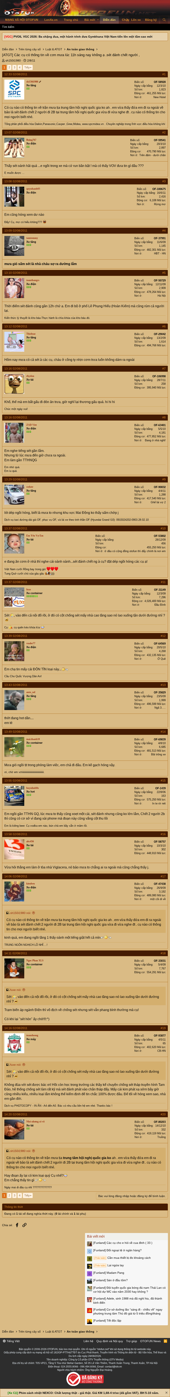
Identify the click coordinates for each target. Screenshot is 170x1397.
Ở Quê (162, 658)
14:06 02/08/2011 (15, 876)
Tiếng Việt (13, 1341)
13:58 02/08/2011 (15, 834)
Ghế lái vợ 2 (158, 502)
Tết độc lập (107, 1320)
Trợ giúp (131, 1341)
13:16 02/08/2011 (15, 368)
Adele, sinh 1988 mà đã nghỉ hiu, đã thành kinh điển (127, 1300)
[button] (98, 20)
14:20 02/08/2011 (15, 1114)
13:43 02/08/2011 (15, 685)
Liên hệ (88, 1341)
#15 (163, 780)
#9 (164, 479)
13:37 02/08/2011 (15, 528)
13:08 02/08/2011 (15, 181)
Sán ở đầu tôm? (110, 1280)
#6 (164, 326)
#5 (164, 272)
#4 (164, 230)
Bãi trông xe (158, 754)
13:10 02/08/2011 (15, 272)
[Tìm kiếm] (164, 20)
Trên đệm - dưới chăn (152, 155)
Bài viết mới (96, 1236)
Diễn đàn (109, 19)
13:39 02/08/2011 (15, 635)
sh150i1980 (13, 60)
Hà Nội (162, 295)
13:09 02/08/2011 (15, 230)
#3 (164, 181)
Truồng (161, 1137)
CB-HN (161, 1050)
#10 (163, 528)
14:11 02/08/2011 (15, 953)
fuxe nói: (15, 989)
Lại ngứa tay (109, 1265)
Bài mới (89, 19)
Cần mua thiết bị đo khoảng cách (122, 1257)
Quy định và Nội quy (109, 1341)
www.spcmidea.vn (93, 124)
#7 (164, 368)
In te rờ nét (159, 803)
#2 (164, 132)
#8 (164, 417)
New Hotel (159, 97)
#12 (163, 635)
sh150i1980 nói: (20, 913)
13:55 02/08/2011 (15, 780)
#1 (164, 74)
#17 (163, 876)
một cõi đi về (158, 899)
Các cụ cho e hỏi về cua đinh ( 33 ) (122, 1242)
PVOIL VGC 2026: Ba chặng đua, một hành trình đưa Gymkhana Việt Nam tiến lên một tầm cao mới (82, 36)
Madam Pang (108, 1272)
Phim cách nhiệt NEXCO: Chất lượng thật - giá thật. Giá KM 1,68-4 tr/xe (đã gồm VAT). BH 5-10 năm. (89, 1393)
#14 (163, 731)
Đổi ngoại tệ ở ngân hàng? (117, 1250)
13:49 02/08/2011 (15, 731)
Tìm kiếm (8, 26)
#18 (163, 953)
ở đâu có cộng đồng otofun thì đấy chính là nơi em (135, 551)
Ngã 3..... (160, 707)
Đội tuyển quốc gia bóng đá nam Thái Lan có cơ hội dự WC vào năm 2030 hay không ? (129, 1289)
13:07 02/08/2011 (15, 132)
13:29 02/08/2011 (15, 479)
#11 (163, 582)
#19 (163, 1028)
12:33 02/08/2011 (15, 74)
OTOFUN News (150, 1341)
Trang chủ (71, 19)
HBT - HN (160, 253)
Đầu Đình (160, 604)
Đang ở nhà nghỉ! (155, 440)
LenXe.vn (51, 19)
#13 (163, 685)
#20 (163, 1114)
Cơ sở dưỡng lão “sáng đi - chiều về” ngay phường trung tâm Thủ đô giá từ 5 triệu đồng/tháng (127, 1311)
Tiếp (27, 67)
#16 (163, 834)
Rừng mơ (160, 204)
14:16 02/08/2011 (15, 1028)
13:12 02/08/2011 (15, 326)
